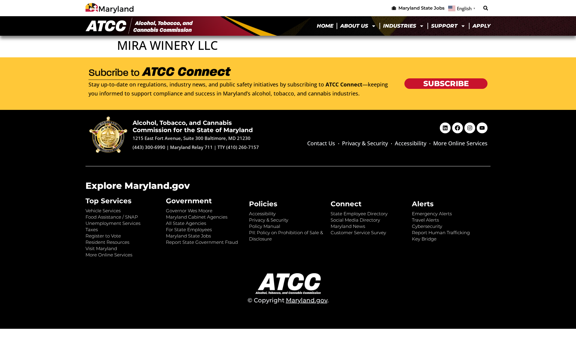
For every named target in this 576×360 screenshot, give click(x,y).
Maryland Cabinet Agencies (196, 217)
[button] (485, 8)
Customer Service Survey (358, 232)
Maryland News (348, 226)
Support (444, 26)
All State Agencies (186, 223)
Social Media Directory (355, 220)
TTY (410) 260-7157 (238, 147)
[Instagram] (469, 128)
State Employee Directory (359, 213)
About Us (354, 26)
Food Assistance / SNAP (112, 217)
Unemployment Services (113, 223)
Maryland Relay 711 (192, 147)
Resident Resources (107, 242)
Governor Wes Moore (189, 210)
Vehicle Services (103, 210)
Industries (399, 26)
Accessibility (410, 143)
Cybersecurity (427, 226)
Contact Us (321, 143)
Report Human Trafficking (441, 232)
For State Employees (189, 229)
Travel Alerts (425, 220)
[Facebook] (457, 128)
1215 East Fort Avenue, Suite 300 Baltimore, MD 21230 (191, 138)
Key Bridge (424, 239)
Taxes (92, 229)
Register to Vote (103, 236)
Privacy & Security (365, 143)
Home (325, 26)
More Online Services (460, 143)
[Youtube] (482, 128)
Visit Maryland (101, 248)
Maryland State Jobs (188, 236)
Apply (481, 26)
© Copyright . (288, 300)
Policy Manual (264, 226)
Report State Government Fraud (202, 242)
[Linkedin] (445, 128)
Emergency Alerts (432, 213)
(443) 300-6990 (149, 147)
